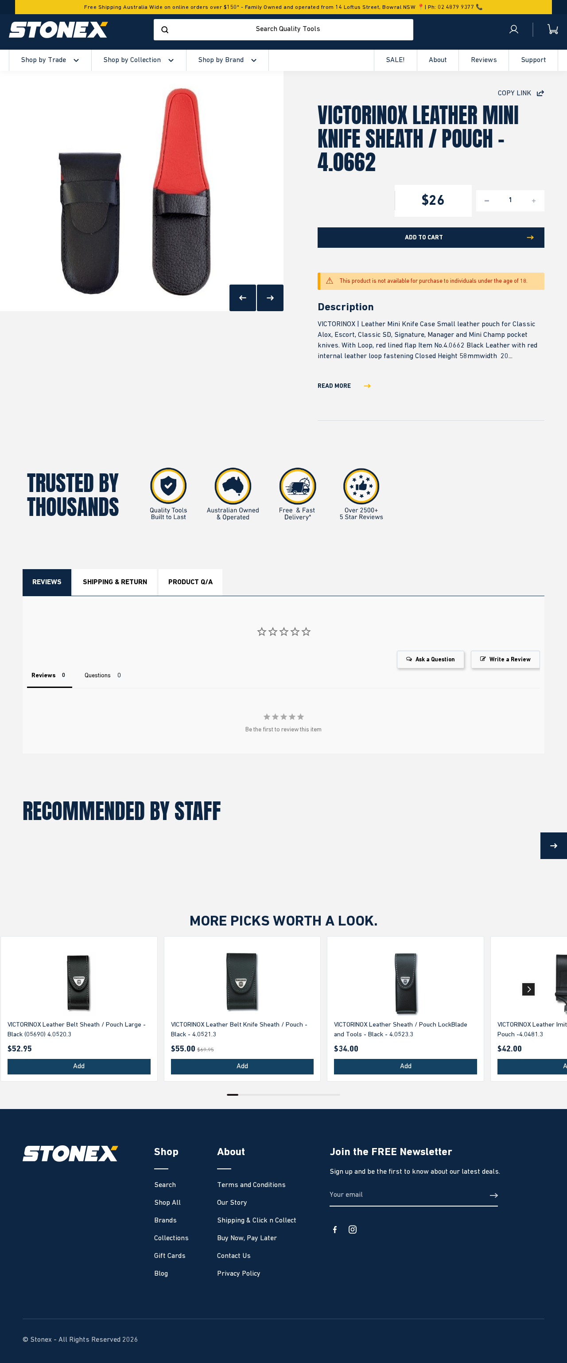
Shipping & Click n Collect (256, 1220)
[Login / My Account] (513, 30)
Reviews (47, 582)
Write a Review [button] (510, 660)
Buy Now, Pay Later (247, 1238)
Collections (171, 1238)
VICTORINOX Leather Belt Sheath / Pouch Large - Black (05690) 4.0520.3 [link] (77, 1029)
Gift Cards (170, 1256)
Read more (334, 386)
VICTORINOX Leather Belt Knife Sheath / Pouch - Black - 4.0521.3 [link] (239, 1029)
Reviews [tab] (43, 675)
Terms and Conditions (251, 1185)
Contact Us (234, 1256)
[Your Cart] (545, 29)
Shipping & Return (115, 582)
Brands (165, 1220)
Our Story (232, 1203)
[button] (528, 989)
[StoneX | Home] (58, 29)
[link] (79, 983)
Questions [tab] (98, 675)
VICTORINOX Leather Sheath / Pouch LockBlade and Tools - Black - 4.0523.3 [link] (400, 1029)
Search (165, 1185)
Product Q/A (190, 582)
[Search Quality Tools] (165, 30)
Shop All (167, 1203)
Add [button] (79, 1066)
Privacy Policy (238, 1273)
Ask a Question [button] (435, 660)
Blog (161, 1273)
